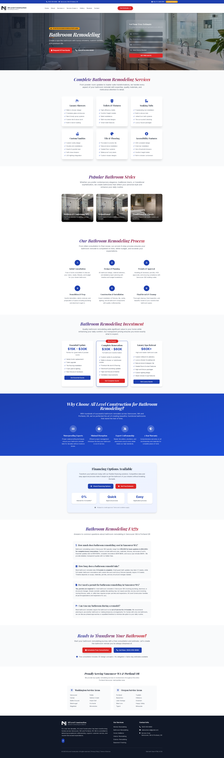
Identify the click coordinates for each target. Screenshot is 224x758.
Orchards (93, 703)
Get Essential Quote (77, 378)
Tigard (118, 706)
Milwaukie (139, 706)
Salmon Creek (94, 698)
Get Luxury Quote (146, 382)
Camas (72, 698)
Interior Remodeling (119, 736)
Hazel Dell (93, 700)
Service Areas (71, 8)
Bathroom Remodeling (120, 730)
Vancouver (73, 695)
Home (47, 8)
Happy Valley (140, 703)
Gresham (139, 700)
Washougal (73, 703)
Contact (96, 8)
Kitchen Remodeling (120, 727)
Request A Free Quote (61, 50)
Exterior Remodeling (120, 739)
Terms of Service (105, 751)
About (53, 8)
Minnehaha (93, 706)
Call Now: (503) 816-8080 (129, 650)
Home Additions (118, 733)
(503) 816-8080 (147, 727)
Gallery (82, 8)
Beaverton (119, 698)
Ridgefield (73, 706)
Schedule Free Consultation (98, 650)
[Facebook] (63, 741)
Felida (91, 695)
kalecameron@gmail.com (150, 730)
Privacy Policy (95, 751)
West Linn (119, 703)
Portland (119, 695)
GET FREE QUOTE (146, 55)
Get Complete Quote (112, 381)
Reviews (89, 8)
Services (60, 8)
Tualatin (138, 695)
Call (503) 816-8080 (86, 50)
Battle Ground (74, 700)
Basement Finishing (119, 742)
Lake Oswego (120, 700)
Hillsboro (139, 698)
